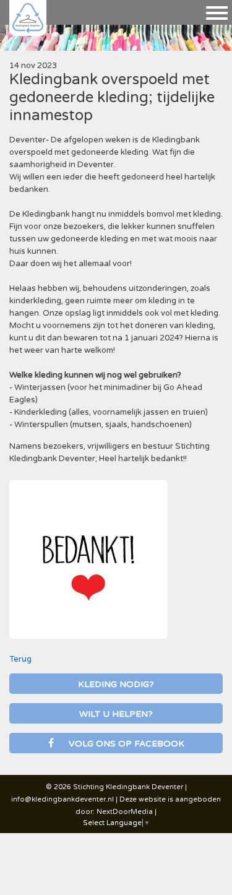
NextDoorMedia (125, 812)
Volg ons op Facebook (125, 743)
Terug (20, 659)
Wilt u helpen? (116, 714)
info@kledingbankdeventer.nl (62, 799)
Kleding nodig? (116, 684)
